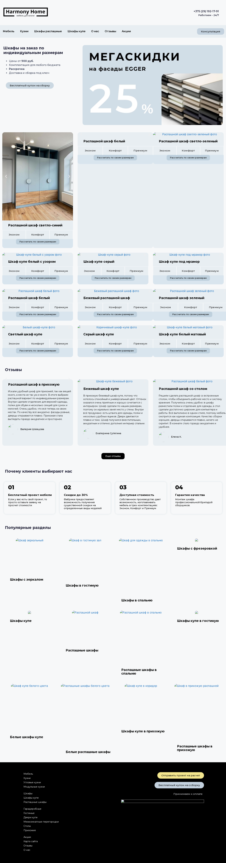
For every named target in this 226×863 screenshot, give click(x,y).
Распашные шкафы (82, 650)
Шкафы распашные (48, 31)
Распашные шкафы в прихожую (194, 748)
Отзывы (110, 31)
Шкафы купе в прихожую (143, 731)
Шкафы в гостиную (82, 585)
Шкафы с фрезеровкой (197, 548)
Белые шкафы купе (26, 737)
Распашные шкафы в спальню (139, 672)
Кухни (24, 31)
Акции (126, 31)
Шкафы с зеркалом (26, 579)
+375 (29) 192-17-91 (206, 11)
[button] (6, 176)
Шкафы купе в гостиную (198, 621)
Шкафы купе (77, 31)
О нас (95, 31)
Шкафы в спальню (137, 600)
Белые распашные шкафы (88, 752)
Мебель (8, 31)
